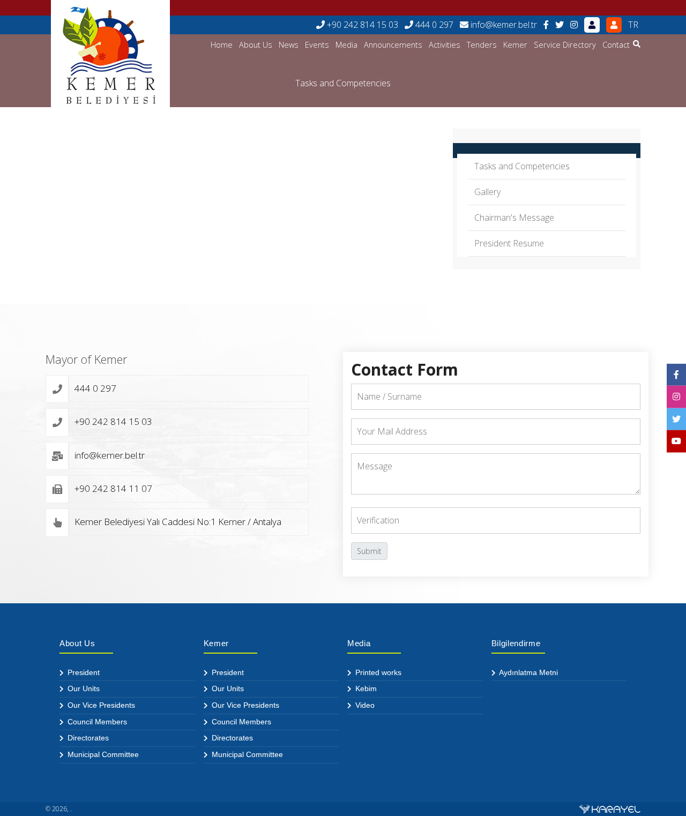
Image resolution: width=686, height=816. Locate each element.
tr (633, 25)
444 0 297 (433, 25)
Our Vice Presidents (100, 705)
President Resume (509, 243)
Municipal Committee (102, 754)
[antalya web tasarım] (609, 809)
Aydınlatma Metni (527, 672)
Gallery (487, 192)
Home (222, 45)
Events (317, 45)
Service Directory (565, 45)
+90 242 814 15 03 (361, 25)
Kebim (365, 688)
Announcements (393, 45)
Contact (616, 45)
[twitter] (559, 25)
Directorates (87, 737)
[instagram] (574, 25)
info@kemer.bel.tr (502, 25)
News (289, 45)
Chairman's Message (514, 217)
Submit (369, 551)
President (82, 672)
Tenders (482, 45)
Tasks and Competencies (522, 166)
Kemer (515, 45)
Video (364, 705)
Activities (444, 45)
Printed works (377, 672)
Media (346, 45)
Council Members (96, 721)
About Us (255, 45)
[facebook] (546, 25)
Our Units (82, 688)
